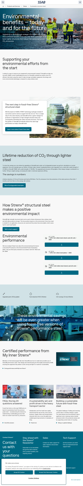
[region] (33, 472)
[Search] (3, 2)
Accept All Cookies (19, 472)
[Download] (61, 245)
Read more (34, 423)
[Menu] (80, 2)
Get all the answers (9, 423)
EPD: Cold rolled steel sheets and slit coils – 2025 (63, 266)
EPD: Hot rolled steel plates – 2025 (60, 253)
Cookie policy (46, 468)
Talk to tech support (11, 229)
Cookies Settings (33, 478)
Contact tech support (70, 468)
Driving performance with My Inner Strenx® (15, 368)
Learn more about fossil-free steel (18, 129)
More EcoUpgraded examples (14, 185)
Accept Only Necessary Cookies (48, 472)
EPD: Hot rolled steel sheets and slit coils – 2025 (63, 238)
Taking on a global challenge (65, 423)
